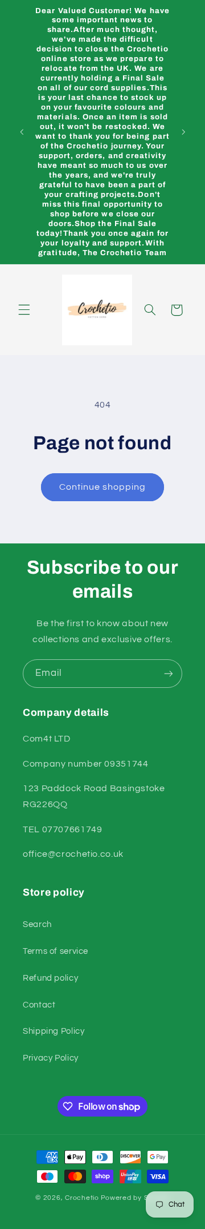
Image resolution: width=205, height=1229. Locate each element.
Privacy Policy (51, 1058)
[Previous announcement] (21, 131)
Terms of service (55, 951)
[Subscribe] (168, 673)
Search (37, 924)
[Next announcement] (183, 131)
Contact (39, 1005)
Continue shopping (102, 486)
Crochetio (82, 1198)
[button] (24, 310)
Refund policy (50, 978)
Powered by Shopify (135, 1198)
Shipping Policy (53, 1031)
